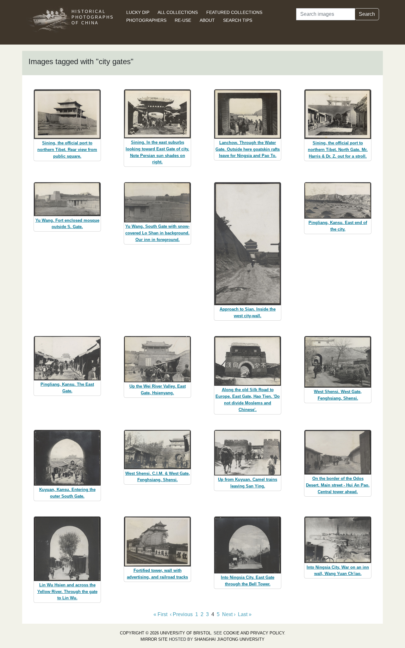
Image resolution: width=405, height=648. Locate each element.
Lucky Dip (137, 12)
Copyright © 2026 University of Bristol (165, 633)
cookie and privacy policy (253, 633)
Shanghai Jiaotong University (229, 639)
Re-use (183, 20)
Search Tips (237, 20)
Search (367, 14)
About (207, 20)
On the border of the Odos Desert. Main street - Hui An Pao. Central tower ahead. (338, 485)
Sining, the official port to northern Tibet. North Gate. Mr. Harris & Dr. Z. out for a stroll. (338, 150)
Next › (228, 614)
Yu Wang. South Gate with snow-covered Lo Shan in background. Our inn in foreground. (157, 233)
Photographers (146, 20)
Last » (245, 614)
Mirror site (154, 639)
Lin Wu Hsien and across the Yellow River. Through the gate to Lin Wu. (67, 592)
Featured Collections (234, 12)
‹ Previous (181, 614)
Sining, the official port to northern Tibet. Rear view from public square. (67, 150)
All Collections (178, 12)
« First (160, 614)
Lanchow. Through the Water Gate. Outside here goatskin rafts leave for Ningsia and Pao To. (247, 149)
